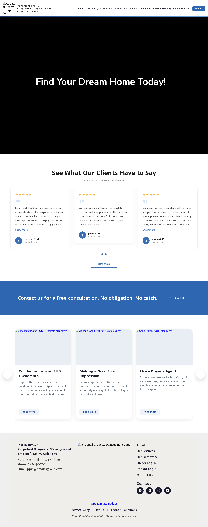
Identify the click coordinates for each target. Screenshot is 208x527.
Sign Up (199, 8)
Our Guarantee (147, 457)
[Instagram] (158, 490)
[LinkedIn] (149, 490)
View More (104, 263)
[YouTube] (167, 490)
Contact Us (178, 298)
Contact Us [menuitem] (145, 8)
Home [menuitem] (81, 8)
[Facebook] (140, 490)
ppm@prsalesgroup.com (44, 469)
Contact (35, 11)
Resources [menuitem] (120, 8)
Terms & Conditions (123, 510)
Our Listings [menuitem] (92, 8)
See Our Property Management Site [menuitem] (171, 8)
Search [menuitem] (106, 8)
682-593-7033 (37, 464)
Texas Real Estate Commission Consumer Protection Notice (104, 516)
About (141, 445)
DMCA (100, 510)
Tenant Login (146, 469)
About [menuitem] (133, 8)
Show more (21, 229)
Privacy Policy (80, 510)
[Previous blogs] (7, 374)
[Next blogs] (200, 374)
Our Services (146, 451)
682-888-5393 (23, 11)
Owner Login (146, 463)
